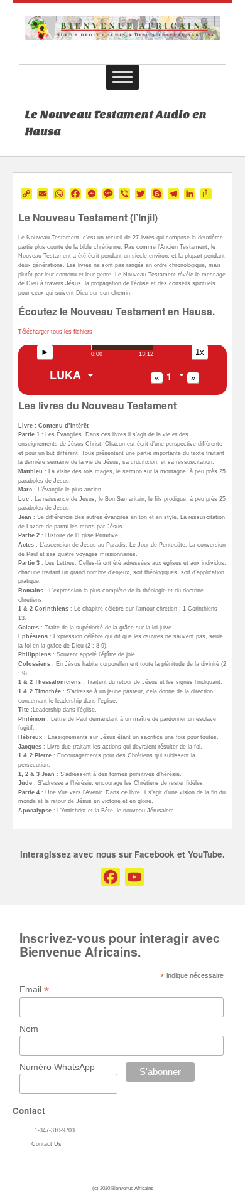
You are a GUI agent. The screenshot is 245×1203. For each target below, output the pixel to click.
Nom (28, 1029)
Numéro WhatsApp (57, 1067)
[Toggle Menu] (122, 77)
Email (34, 989)
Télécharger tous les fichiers (55, 331)
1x (199, 352)
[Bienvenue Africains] (122, 36)
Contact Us (46, 1144)
